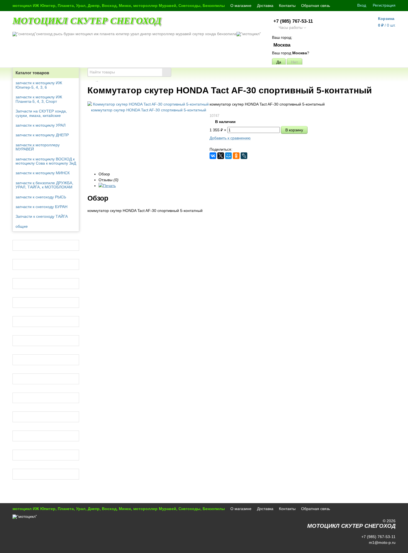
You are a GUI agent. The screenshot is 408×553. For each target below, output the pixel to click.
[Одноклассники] (236, 155)
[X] (220, 155)
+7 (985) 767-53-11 (293, 21)
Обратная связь (315, 5)
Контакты (287, 5)
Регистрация (384, 5)
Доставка (265, 5)
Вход (361, 5)
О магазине (240, 5)
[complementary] (388, 548)
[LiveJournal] (244, 155)
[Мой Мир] (228, 155)
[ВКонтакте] (213, 155)
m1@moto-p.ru (382, 542)
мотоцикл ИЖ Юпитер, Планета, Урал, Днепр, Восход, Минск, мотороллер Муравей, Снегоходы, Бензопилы (118, 5)
